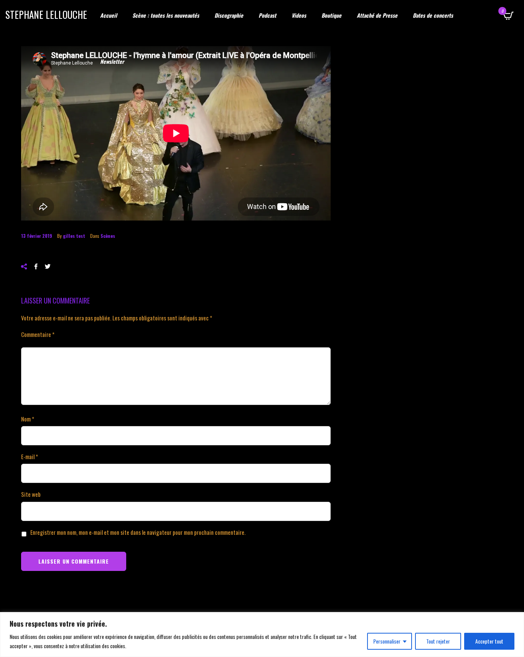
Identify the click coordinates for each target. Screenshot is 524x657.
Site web (31, 494)
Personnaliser (386, 641)
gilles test (74, 235)
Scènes (108, 235)
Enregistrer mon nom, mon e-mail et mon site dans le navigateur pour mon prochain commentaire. (138, 532)
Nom (27, 419)
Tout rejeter (438, 641)
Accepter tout (489, 641)
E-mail (29, 456)
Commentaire (37, 334)
